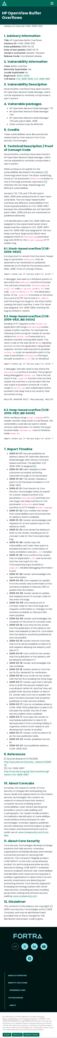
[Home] (4, 3)
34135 (26, 75)
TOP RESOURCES (15, 997)
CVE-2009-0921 (42, 78)
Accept (7, 1035)
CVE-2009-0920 (24, 78)
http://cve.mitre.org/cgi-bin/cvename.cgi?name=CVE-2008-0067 (26, 773)
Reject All (17, 1035)
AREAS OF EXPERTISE (17, 975)
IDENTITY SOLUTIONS (17, 983)
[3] (46, 172)
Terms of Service (30, 1019)
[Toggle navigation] (52, 3)
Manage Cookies (31, 1035)
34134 (20, 75)
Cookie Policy (12, 1019)
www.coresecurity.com (25, 896)
